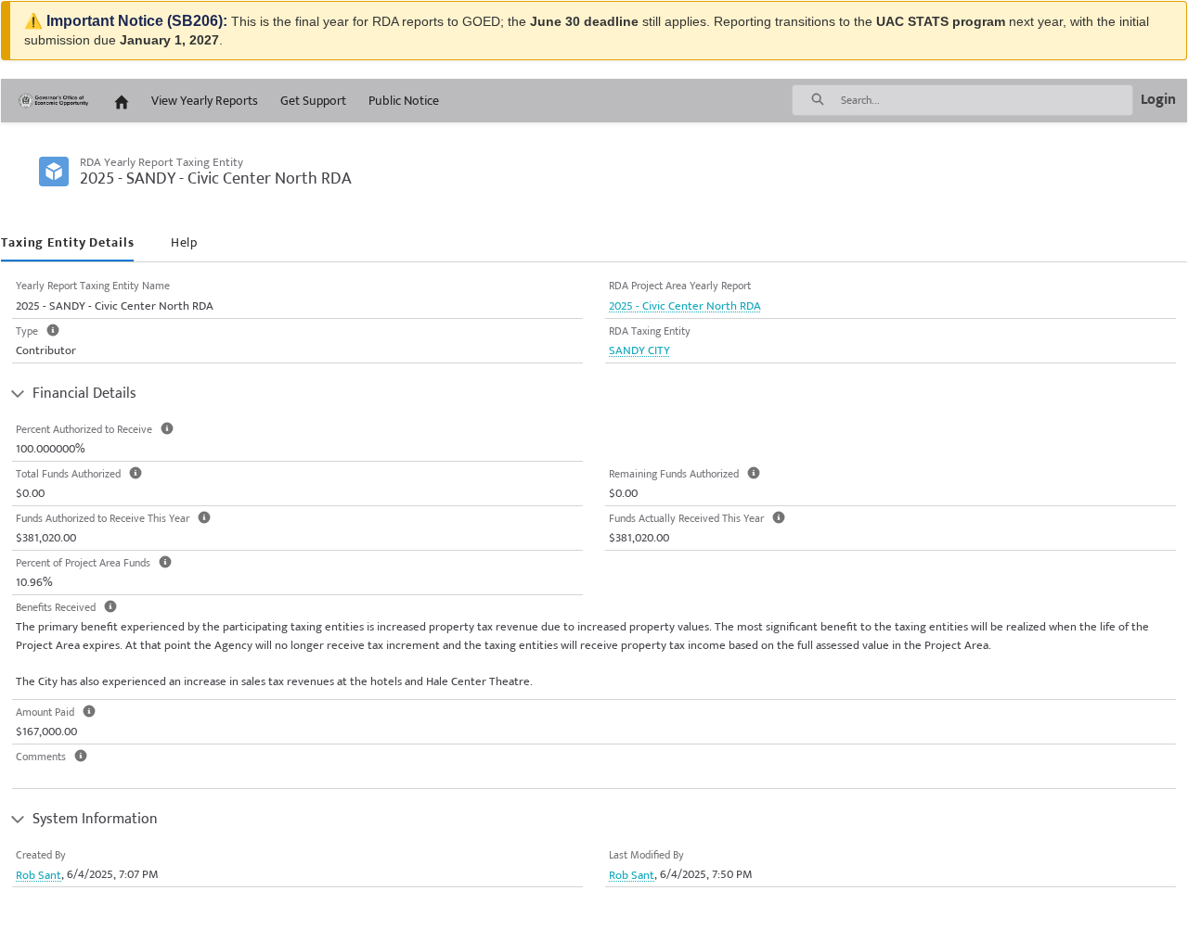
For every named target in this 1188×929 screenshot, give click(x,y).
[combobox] (986, 100)
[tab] (67, 243)
